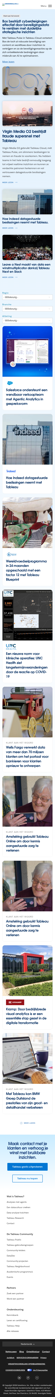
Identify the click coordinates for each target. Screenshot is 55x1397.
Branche (6, 304)
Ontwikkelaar (32, 1351)
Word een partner (15, 1298)
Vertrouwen (11, 1351)
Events (10, 1277)
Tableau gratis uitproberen (27, 1166)
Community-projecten (17, 1261)
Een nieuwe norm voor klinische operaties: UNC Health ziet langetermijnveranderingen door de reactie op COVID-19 (27, 665)
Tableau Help (13, 1325)
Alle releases (13, 1331)
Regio (5, 293)
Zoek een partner (15, 1293)
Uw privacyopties (40, 1370)
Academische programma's (20, 1271)
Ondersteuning (15, 1309)
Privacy (43, 1357)
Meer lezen (8, 61)
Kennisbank (12, 1315)
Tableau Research (15, 1218)
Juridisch (10, 1357)
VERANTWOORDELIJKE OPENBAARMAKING (26, 1364)
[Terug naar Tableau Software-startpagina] (12, 3)
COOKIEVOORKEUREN (15, 1370)
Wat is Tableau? (15, 1196)
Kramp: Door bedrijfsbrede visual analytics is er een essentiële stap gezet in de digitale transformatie (26, 1016)
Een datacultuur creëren (18, 1207)
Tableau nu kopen (27, 1178)
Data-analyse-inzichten (18, 1212)
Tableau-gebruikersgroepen (20, 1245)
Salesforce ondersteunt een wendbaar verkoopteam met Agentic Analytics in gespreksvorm (26, 397)
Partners (11, 1287)
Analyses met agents (17, 1202)
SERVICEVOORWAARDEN (27, 1357)
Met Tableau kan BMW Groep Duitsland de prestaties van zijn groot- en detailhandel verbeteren (27, 1100)
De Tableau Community (20, 1234)
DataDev (11, 1255)
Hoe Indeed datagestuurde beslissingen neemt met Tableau (27, 482)
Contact (10, 1223)
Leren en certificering (17, 1320)
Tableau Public (14, 1239)
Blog (21, 1351)
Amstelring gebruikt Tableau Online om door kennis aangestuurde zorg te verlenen (27, 843)
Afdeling (7, 316)
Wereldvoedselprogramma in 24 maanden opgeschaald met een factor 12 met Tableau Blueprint (26, 570)
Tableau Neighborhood (18, 1266)
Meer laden (29, 1123)
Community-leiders (16, 1250)
